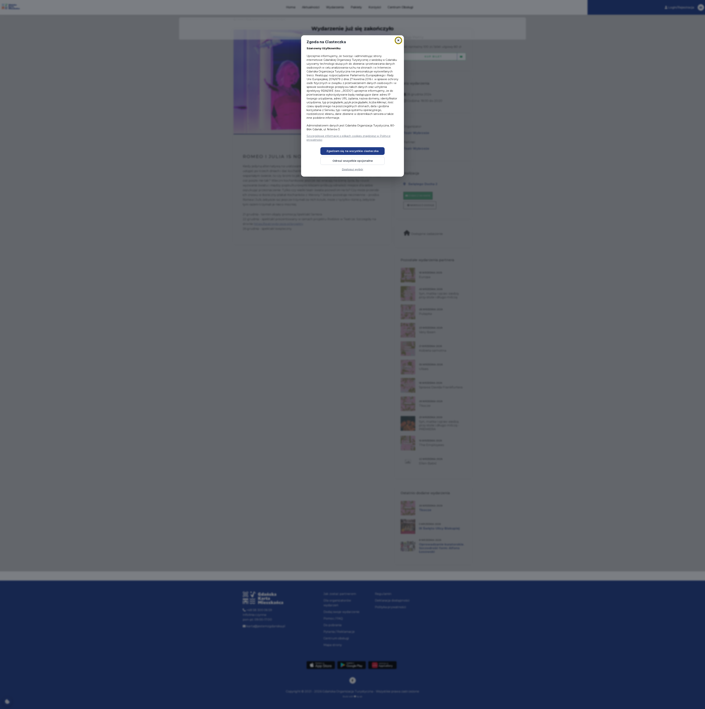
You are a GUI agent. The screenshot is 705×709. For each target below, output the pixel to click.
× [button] (398, 40)
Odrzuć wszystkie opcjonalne (352, 160)
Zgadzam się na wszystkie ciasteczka (352, 151)
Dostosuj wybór (352, 169)
